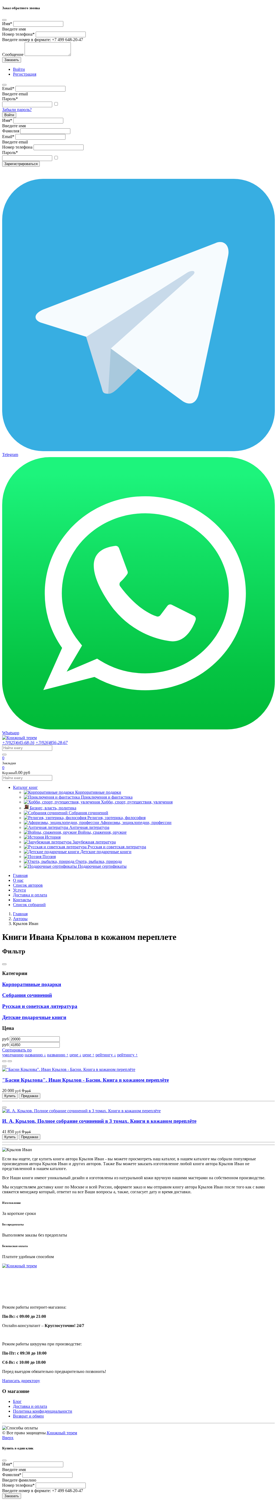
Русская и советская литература (117, 847)
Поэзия (49, 856)
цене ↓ (75, 1055)
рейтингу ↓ (105, 1055)
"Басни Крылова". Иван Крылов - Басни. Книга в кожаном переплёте (85, 1080)
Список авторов (28, 885)
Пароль (10, 98)
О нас (18, 880)
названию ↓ (35, 1055)
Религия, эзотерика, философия (116, 817)
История (53, 837)
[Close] (4, 20)
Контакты (22, 899)
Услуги (19, 890)
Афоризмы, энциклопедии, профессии (136, 822)
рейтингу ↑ (127, 1055)
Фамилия (10, 131)
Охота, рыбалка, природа (98, 861)
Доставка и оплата (30, 895)
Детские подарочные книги (105, 851)
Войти (9, 115)
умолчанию (13, 1055)
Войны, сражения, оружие (102, 832)
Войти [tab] (19, 69)
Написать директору (21, 1380)
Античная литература (89, 827)
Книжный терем (62, 1432)
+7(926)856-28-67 (51, 742)
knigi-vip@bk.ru (19, 1293)
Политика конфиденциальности (42, 1411)
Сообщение (13, 54)
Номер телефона (18, 34)
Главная (20, 875)
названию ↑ (57, 1055)
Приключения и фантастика (107, 797)
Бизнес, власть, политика (53, 808)
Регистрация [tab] (24, 74)
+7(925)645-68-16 (18, 742)
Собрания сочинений (88, 812)
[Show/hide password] (56, 104)
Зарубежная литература (94, 842)
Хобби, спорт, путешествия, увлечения (137, 802)
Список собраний (29, 904)
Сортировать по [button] (17, 1050)
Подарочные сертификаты (102, 866)
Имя (7, 23)
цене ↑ (88, 1055)
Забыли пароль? (17, 109)
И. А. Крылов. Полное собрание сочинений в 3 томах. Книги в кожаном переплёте (99, 1121)
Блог (17, 1401)
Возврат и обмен (28, 1416)
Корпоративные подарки (98, 792)
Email (8, 88)
